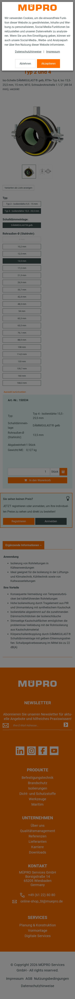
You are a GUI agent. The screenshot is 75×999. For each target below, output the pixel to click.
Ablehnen (25, 63)
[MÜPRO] (37, 7)
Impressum (53, 51)
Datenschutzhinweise (28, 51)
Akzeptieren (48, 63)
